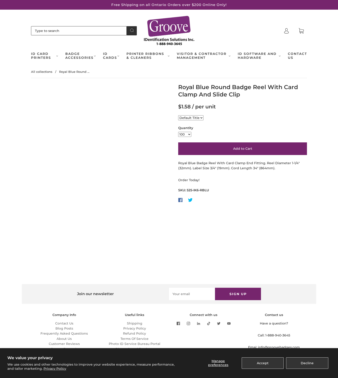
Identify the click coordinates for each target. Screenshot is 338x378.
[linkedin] (198, 324)
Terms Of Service (134, 339)
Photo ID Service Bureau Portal (134, 344)
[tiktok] (208, 324)
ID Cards (110, 56)
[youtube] (229, 324)
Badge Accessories (79, 56)
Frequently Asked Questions (64, 333)
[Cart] (301, 31)
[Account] (286, 30)
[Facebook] (180, 200)
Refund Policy (134, 333)
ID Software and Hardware (257, 56)
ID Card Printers (41, 56)
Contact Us (297, 56)
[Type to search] (79, 30)
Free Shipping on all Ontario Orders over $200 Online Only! (169, 5)
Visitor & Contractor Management (201, 56)
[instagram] (188, 324)
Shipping (134, 323)
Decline (307, 363)
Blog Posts (64, 328)
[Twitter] (190, 200)
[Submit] (132, 30)
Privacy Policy (54, 369)
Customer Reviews (64, 344)
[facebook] (178, 324)
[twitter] (219, 324)
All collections (41, 71)
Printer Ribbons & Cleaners (145, 56)
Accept (263, 363)
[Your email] (192, 294)
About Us (64, 339)
